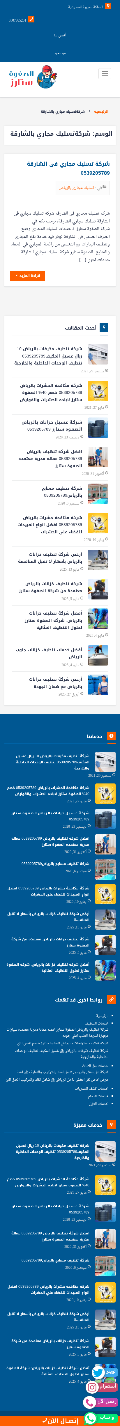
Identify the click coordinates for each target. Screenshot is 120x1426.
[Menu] (104, 73)
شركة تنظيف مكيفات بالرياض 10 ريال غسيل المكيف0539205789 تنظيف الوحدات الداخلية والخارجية (48, 356)
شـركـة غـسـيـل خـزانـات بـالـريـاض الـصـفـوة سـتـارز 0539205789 (52, 426)
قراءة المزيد (29, 276)
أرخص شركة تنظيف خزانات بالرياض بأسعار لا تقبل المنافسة (50, 558)
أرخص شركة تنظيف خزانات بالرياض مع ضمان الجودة (55, 683)
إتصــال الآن (63, 1421)
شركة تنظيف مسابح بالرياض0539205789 (62, 492)
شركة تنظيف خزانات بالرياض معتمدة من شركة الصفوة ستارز (50, 587)
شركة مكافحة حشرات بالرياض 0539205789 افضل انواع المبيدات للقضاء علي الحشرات (49, 525)
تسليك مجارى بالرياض (77, 188)
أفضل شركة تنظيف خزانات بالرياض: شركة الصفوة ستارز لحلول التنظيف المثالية (53, 620)
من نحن (60, 53)
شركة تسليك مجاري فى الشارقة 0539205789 (68, 168)
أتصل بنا (60, 35)
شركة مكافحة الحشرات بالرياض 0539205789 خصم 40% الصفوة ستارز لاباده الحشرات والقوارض (51, 393)
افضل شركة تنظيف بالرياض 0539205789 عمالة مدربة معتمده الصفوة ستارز (50, 459)
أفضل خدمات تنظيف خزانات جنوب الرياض (49, 653)
